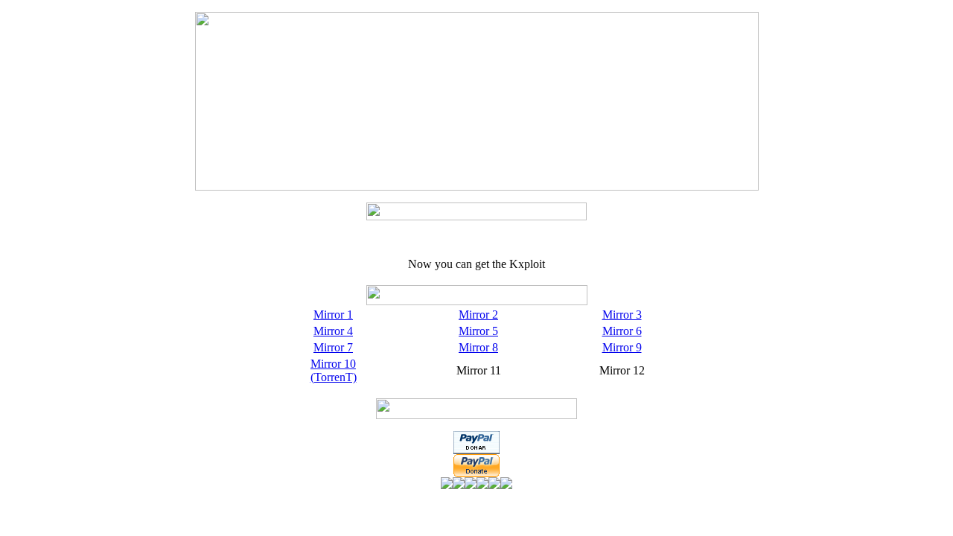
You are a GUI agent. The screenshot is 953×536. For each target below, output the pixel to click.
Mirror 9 (622, 347)
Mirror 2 (478, 314)
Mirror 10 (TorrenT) (333, 370)
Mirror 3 (622, 314)
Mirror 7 (333, 347)
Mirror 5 (478, 331)
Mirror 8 (478, 347)
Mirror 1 (333, 314)
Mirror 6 (622, 331)
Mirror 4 (333, 331)
